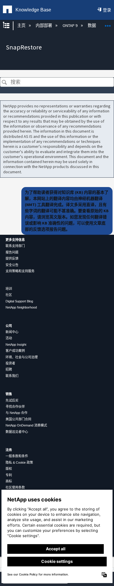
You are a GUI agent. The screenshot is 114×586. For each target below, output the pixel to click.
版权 (9, 468)
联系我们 (12, 376)
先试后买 (12, 400)
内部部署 (44, 25)
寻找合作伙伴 (15, 406)
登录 (107, 10)
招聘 (9, 369)
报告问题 (12, 252)
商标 (9, 481)
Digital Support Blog (19, 301)
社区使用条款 (15, 487)
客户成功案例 (15, 350)
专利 (9, 475)
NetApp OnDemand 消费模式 (26, 425)
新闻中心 (12, 332)
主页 (21, 25)
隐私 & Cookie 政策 (19, 462)
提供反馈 (12, 258)
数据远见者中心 (17, 431)
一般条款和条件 (17, 456)
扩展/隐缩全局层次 (10, 26)
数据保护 (96, 25)
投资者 (10, 363)
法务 (9, 450)
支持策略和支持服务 (20, 271)
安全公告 (12, 265)
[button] (4, 82)
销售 (9, 394)
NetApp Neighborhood (21, 307)
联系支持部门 (15, 246)
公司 (9, 326)
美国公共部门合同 (18, 419)
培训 (9, 288)
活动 (9, 338)
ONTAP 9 (70, 25)
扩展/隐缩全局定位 (108, 24)
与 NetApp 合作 (16, 412)
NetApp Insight (16, 344)
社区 (9, 295)
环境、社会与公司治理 (22, 357)
